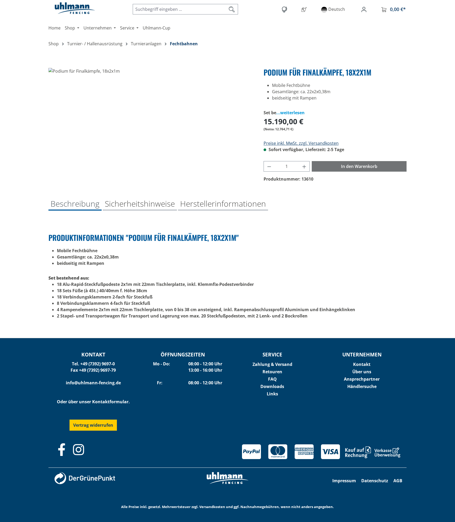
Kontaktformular (110, 402)
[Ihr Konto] (365, 9)
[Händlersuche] (305, 9)
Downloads (272, 386)
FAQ (272, 379)
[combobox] (179, 9)
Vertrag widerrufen (93, 425)
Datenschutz (374, 481)
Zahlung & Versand (272, 364)
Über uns (361, 372)
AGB (397, 481)
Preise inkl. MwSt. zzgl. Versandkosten (301, 143)
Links (272, 394)
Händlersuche (362, 386)
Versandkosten (212, 506)
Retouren (272, 372)
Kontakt (361, 364)
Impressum (344, 481)
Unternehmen (362, 354)
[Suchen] (232, 9)
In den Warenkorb (359, 166)
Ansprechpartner (362, 379)
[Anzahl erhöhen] (304, 166)
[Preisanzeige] (285, 9)
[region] (150, 124)
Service (272, 354)
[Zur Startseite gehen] (69, 8)
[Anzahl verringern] (269, 166)
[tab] (75, 204)
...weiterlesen (290, 113)
